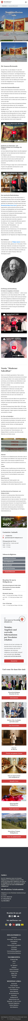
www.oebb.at (6, 900)
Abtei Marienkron (14, 1007)
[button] (2, 1018)
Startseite (4, 6)
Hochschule (14, 937)
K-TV (14, 963)
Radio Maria (14, 975)
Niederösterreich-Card (14, 999)
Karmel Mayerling (14, 991)
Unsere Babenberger (9, 561)
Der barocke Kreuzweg (9, 568)
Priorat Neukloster (14, 989)
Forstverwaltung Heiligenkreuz (14, 951)
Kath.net (14, 977)
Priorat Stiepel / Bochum (14, 987)
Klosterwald (14, 983)
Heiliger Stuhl (14, 973)
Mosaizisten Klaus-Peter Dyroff (9, 205)
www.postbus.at (7, 898)
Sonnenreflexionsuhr (10, 571)
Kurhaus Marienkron (14, 1005)
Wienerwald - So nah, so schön (14, 1001)
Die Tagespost (14, 965)
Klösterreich (14, 995)
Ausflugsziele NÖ (14, 997)
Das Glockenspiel (8, 565)
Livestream (14, 943)
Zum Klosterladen (14, 725)
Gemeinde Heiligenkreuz (14, 1003)
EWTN (14, 961)
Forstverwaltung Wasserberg (14, 953)
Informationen (14, 698)
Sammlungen (14, 949)
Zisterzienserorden (14, 971)
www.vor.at (9, 896)
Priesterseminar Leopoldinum (14, 945)
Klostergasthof (14, 941)
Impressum (18, 1018)
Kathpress (14, 967)
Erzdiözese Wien (14, 959)
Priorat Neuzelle (14, 985)
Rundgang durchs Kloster (10, 558)
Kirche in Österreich (14, 969)
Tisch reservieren (14, 809)
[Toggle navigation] (26, 2)
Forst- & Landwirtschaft (14, 837)
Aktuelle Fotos (14, 781)
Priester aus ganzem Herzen (14, 753)
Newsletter (14, 661)
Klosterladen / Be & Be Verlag (14, 939)
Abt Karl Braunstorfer (14, 993)
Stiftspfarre (14, 947)
